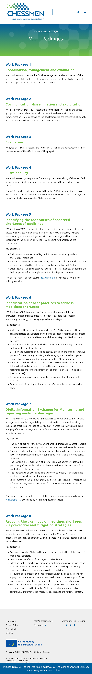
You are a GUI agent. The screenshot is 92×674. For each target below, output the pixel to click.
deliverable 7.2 (13, 499)
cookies (19, 667)
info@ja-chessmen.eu (43, 621)
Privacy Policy (12, 629)
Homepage (11, 621)
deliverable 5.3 (48, 277)
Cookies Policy (12, 625)
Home (37, 31)
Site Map (9, 633)
